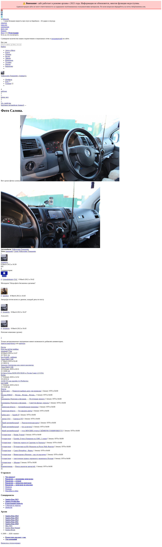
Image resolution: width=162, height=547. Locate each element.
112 (2, 397)
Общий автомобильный (10, 423)
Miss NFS (8, 526)
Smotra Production (12, 501)
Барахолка (9, 66)
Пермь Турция (19, 435)
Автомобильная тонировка (28, 407)
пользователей (56, 39)
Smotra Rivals (10, 530)
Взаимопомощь (6, 466)
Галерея (8, 83)
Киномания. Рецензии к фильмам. (14, 399)
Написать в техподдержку (10, 543)
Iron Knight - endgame (9, 357)
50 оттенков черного (37, 399)
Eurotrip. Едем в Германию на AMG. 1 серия (30, 439)
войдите (22, 343)
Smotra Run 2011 (11, 522)
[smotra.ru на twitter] (2, 17)
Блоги (7, 52)
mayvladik (4, 383)
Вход (3, 33)
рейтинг (4, 91)
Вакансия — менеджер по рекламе (19, 485)
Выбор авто (5, 391)
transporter (9, 251)
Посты (3, 347)
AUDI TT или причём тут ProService (14, 381)
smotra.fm (8, 507)
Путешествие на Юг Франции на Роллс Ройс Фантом (34, 447)
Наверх (3, 31)
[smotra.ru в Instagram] (5, 19)
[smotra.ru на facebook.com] (2, 15)
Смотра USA (5, 419)
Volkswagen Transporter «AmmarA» (14, 76)
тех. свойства (6, 103)
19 (9, 387)
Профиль (8, 79)
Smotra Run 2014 (12, 516)
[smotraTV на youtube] (2, 10)
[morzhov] (4, 294)
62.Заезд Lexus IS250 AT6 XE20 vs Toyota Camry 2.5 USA (22, 373)
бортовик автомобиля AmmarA (12, 105)
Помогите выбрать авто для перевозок (26, 391)
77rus (10, 351)
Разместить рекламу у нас (15, 537)
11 (2, 421)
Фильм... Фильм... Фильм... (25, 395)
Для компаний (11, 539)
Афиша (8, 58)
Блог (7, 81)
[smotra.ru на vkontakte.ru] (2, 12)
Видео (7, 56)
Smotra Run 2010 (12, 524)
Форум (7, 64)
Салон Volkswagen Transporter (25, 251)
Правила (8, 487)
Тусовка (8, 62)
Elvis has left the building (10, 349)
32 (9, 355)
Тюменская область (8, 407)
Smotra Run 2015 (12, 499)
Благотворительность (14, 503)
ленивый (4, 351)
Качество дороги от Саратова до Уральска (29, 443)
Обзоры (8, 54)
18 (9, 371)
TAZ (15, 279)
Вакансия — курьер (13, 481)
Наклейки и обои (11, 491)
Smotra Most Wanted (12, 528)
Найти (3, 47)
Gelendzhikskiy (8, 279)
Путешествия (6, 435)
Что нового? (10, 477)
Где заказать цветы (25, 411)
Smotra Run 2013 (12, 518)
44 (2, 405)
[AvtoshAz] (2, 74)
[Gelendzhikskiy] (4, 277)
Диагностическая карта (30, 423)
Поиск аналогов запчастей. (25, 466)
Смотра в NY (18, 419)
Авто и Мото (10, 50)
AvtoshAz (4, 262)
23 (2, 393)
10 (2, 425)
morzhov (6, 296)
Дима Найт (5, 359)
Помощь (8, 489)
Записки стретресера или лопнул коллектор (17, 365)
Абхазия (17, 462)
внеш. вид (4, 97)
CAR (11, 359)
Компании (9, 60)
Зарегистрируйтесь (8, 343)
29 (2, 464)
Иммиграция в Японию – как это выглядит (30, 454)
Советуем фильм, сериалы (39, 403)
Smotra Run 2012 (12, 520)
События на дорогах (13, 505)
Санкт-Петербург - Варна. (23, 450)
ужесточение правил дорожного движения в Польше (33, 458)
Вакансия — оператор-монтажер (18, 483)
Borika (3, 375)
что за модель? (26, 427)
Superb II (15, 415)
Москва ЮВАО (6, 395)
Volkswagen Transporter (20, 249)
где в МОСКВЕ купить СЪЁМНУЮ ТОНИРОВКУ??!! (42, 431)
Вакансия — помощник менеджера (19, 479)
